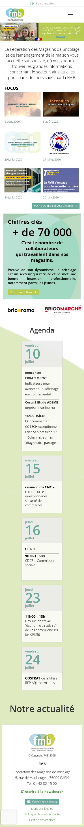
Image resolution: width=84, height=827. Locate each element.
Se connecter (45, 3)
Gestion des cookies (42, 820)
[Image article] (22, 104)
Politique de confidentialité (42, 814)
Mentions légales (42, 809)
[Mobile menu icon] (70, 14)
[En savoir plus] (60, 37)
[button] (6, 3)
